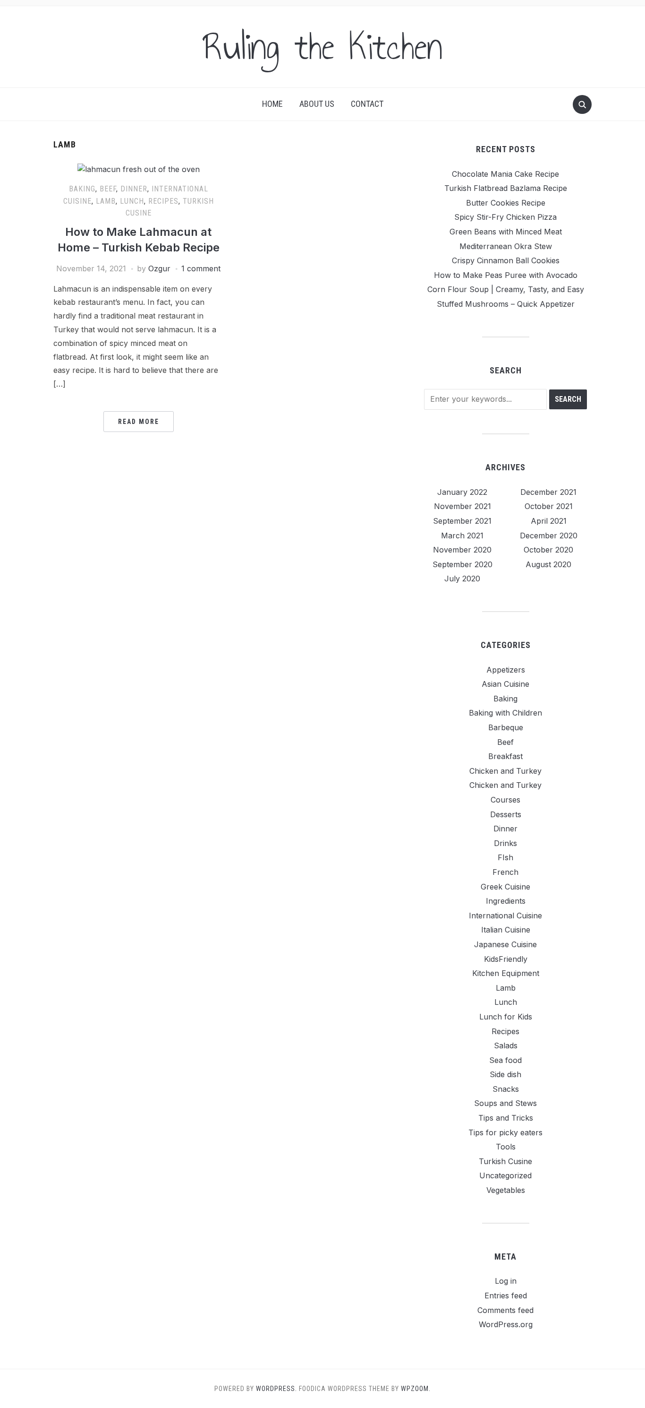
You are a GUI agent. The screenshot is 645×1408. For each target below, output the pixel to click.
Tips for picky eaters (505, 1132)
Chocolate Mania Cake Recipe (505, 174)
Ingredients (506, 901)
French (505, 872)
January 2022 (462, 492)
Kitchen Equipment (505, 973)
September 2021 (462, 521)
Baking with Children (505, 712)
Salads (506, 1045)
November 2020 (462, 549)
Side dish (505, 1074)
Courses (505, 799)
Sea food (505, 1060)
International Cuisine (505, 915)
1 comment (201, 268)
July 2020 (462, 578)
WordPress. (276, 1388)
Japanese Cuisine (505, 944)
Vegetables (505, 1190)
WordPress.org (506, 1324)
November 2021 (462, 506)
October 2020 (548, 549)
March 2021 (462, 535)
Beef (108, 188)
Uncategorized (505, 1175)
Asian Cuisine (505, 684)
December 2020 (548, 535)
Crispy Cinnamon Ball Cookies (506, 260)
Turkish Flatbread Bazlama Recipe (505, 188)
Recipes (163, 201)
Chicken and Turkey (505, 771)
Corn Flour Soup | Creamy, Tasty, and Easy (505, 289)
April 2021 (549, 521)
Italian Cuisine (505, 929)
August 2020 (548, 564)
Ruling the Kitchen (322, 47)
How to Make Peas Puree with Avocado (505, 275)
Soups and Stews (505, 1103)
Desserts (505, 814)
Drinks (505, 843)
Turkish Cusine (505, 1161)
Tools (506, 1146)
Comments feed (505, 1310)
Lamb (106, 201)
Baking (82, 188)
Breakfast (505, 756)
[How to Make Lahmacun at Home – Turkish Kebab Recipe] (138, 169)
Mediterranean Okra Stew (505, 246)
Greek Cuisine (505, 886)
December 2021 (548, 492)
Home (272, 104)
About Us (316, 104)
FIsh (505, 857)
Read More (138, 421)
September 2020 (462, 564)
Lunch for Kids (505, 1016)
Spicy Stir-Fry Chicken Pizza (505, 217)
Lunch (132, 201)
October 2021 (549, 506)
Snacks (505, 1089)
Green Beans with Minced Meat (506, 231)
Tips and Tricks (505, 1118)
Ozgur (159, 268)
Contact (367, 104)
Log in (506, 1281)
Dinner (133, 188)
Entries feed (505, 1295)
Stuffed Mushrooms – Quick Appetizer (506, 304)
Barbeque (505, 727)
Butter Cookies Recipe (505, 202)
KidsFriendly (505, 959)
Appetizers (505, 669)
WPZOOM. (416, 1388)
